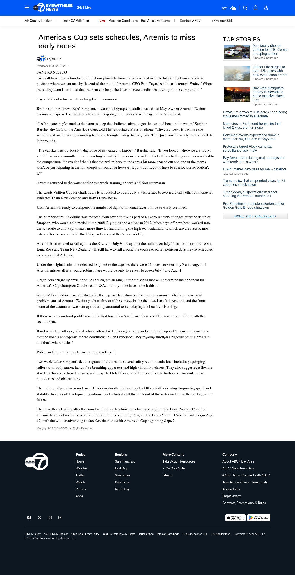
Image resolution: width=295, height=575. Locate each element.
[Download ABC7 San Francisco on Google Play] (258, 517)
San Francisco (125, 461)
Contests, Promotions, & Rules (244, 503)
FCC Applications (220, 534)
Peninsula (122, 482)
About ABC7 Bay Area (238, 461)
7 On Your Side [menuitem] (222, 21)
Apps (79, 496)
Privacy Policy (33, 534)
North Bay (122, 489)
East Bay (121, 468)
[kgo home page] (36, 461)
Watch (80, 482)
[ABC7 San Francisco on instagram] (50, 517)
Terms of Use (146, 534)
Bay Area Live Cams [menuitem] (155, 21)
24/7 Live (84, 7)
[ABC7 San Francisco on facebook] (29, 517)
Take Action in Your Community (245, 482)
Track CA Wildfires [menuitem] (75, 21)
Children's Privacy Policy (85, 534)
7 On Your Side (174, 468)
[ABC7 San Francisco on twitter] (39, 517)
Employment (231, 496)
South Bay (122, 475)
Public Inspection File (194, 534)
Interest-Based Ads (168, 534)
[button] (27, 7)
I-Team (167, 475)
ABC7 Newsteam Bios (238, 468)
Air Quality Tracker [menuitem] (38, 21)
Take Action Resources (179, 461)
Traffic (80, 475)
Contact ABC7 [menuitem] (190, 21)
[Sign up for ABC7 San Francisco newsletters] (60, 517)
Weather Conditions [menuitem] (123, 21)
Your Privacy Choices (56, 534)
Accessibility (231, 489)
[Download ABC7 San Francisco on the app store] (235, 517)
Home (80, 461)
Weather (82, 468)
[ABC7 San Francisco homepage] (53, 8)
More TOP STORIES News (254, 216)
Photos (81, 489)
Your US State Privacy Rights (119, 534)
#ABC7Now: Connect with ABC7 (246, 475)
